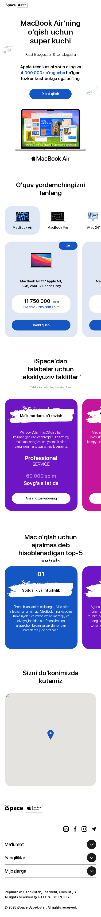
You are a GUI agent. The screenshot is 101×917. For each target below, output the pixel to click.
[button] (93, 3)
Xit (68, 245)
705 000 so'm (41, 307)
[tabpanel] (50, 289)
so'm (55, 302)
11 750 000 (37, 301)
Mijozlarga (15, 871)
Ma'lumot (14, 844)
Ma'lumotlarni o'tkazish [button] (41, 416)
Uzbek (9, 829)
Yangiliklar (15, 858)
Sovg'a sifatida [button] (41, 483)
